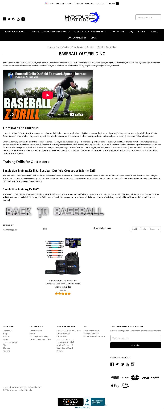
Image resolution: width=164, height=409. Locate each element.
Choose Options (62, 256)
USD (49, 3)
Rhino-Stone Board (65, 348)
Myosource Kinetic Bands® (68, 330)
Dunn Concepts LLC (65, 339)
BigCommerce (19, 387)
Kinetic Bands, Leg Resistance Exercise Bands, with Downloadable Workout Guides (63, 283)
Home (50, 47)
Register (89, 3)
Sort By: (135, 229)
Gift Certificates (64, 3)
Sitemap (6, 348)
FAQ (131, 31)
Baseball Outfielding (107, 47)
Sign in (79, 3)
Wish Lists (100, 3)
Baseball (90, 47)
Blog (94, 37)
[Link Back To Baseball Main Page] (55, 212)
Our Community (76, 37)
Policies (142, 31)
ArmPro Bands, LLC (65, 345)
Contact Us (117, 31)
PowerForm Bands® (65, 342)
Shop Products (14, 31)
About (155, 31)
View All (60, 351)
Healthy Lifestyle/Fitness (89, 31)
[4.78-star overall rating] (63, 294)
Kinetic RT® (62, 336)
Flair (39, 387)
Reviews (6, 351)
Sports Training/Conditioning (48, 31)
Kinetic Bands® (63, 333)
